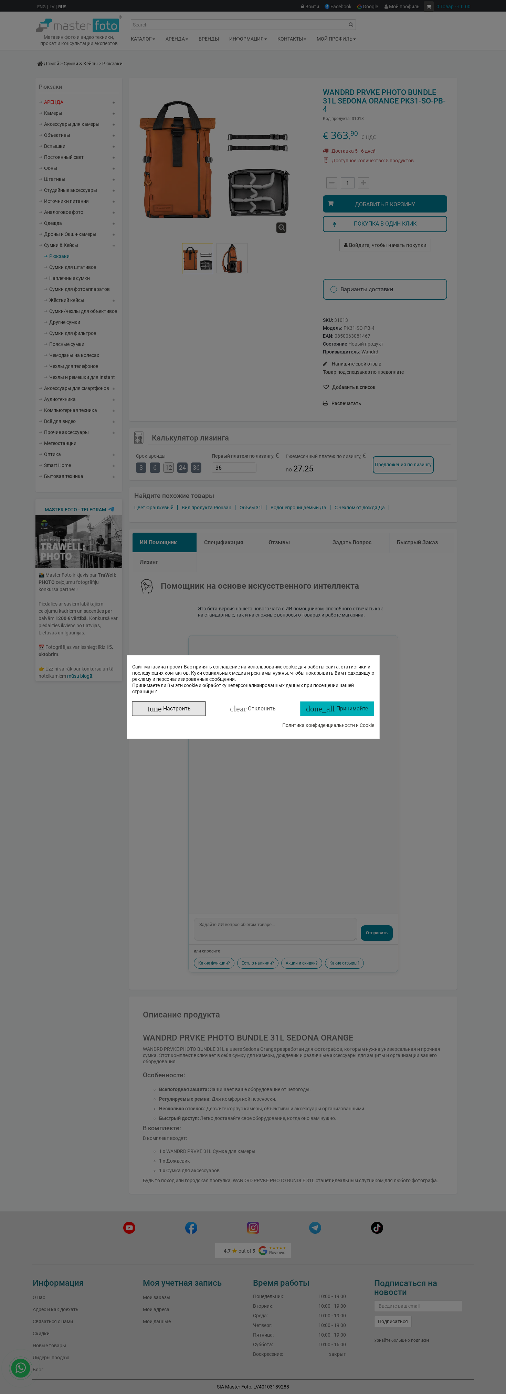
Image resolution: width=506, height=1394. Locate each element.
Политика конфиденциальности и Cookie (328, 725)
